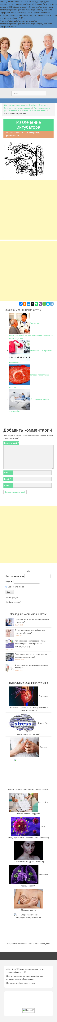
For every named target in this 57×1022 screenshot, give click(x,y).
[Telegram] (52, 304)
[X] (32, 304)
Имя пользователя (15, 576)
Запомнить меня (15, 587)
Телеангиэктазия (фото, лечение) (28, 862)
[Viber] (40, 304)
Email (7, 479)
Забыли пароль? (13, 602)
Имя (6, 472)
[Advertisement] (28, 210)
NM (38, 133)
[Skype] (48, 304)
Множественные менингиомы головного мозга (28, 789)
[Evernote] (36, 304)
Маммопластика (28, 910)
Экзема (43, 747)
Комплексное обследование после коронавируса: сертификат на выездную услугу (30, 643)
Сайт (6, 485)
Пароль (9, 581)
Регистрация (12, 597)
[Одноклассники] (24, 304)
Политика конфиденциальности (20, 983)
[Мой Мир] (28, 304)
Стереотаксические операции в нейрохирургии (28, 944)
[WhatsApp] (44, 304)
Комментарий (11, 443)
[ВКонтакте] (21, 304)
